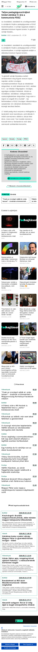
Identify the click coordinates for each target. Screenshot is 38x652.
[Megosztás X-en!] (34, 145)
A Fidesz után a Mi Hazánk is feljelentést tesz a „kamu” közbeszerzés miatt (9, 233)
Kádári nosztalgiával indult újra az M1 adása (28, 367)
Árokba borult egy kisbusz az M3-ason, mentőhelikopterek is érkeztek (9, 340)
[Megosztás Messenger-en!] (8, 145)
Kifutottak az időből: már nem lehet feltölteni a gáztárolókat (17, 417)
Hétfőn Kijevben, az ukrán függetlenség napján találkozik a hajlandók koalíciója (16, 470)
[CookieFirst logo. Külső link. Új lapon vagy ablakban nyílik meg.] (2, 628)
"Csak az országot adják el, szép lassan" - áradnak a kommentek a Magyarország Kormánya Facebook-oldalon (14, 200)
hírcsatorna (31, 6)
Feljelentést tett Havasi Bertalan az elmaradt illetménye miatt (28, 259)
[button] (2, 6)
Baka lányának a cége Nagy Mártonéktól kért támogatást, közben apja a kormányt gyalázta (28, 312)
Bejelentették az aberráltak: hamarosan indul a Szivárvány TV (9, 259)
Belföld (4, 35)
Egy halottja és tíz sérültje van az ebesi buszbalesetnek (27, 232)
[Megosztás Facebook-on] (3, 145)
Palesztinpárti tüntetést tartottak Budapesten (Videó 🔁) (28, 284)
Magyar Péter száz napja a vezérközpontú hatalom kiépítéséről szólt (17, 490)
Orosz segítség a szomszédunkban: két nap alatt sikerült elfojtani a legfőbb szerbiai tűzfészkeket (17, 439)
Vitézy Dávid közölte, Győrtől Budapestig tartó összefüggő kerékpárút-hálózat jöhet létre (15, 459)
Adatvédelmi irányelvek (30, 626)
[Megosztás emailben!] (12, 145)
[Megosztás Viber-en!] (21, 145)
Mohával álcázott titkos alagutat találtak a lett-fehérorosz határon (16, 480)
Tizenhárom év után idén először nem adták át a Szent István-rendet (8, 312)
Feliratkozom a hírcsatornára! (19, 178)
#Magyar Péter (6, 2)
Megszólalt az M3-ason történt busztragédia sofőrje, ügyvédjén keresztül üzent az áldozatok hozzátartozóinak (9, 371)
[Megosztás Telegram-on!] (25, 145)
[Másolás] (29, 145)
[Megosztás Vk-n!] (16, 145)
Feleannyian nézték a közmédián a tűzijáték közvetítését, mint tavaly (9, 285)
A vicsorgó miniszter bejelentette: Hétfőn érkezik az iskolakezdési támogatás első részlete (16, 428)
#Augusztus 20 (22, 2)
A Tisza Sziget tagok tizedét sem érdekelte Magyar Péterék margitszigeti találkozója (28, 341)
